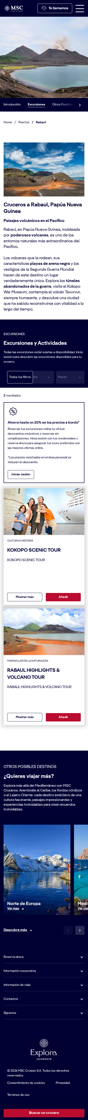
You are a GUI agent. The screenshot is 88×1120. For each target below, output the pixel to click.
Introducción (12, 104)
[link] (13, 908)
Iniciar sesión (21, 474)
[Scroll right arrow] (79, 104)
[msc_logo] (13, 8)
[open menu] (79, 8)
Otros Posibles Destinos (69, 104)
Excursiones (36, 104)
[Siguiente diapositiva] (79, 930)
